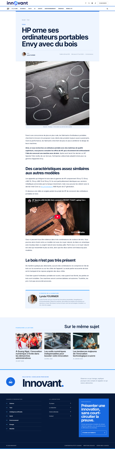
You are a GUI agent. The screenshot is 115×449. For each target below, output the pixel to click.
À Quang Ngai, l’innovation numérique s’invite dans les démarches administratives (29, 354)
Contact (60, 416)
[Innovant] (17, 3)
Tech (30, 8)
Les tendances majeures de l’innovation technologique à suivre (85, 353)
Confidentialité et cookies (73, 445)
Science (23, 8)
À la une (15, 8)
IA (34, 8)
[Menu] (8, 9)
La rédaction (60, 407)
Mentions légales (89, 445)
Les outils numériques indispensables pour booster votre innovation (56, 353)
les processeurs (47, 186)
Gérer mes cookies (103, 445)
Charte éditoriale (60, 412)
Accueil (23, 19)
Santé (40, 8)
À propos (60, 403)
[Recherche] (107, 9)
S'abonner (102, 3)
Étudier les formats (94, 432)
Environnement (50, 8)
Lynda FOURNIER (49, 296)
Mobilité (69, 8)
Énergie (61, 8)
